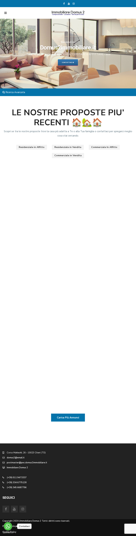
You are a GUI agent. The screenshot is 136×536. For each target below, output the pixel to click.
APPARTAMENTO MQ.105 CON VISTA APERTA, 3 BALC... (33, 174)
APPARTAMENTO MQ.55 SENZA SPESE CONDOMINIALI (29, 273)
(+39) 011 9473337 (17, 477)
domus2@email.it (16, 457)
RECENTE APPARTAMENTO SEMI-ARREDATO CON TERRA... (98, 223)
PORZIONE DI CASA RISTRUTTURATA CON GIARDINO (34, 223)
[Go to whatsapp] (8, 526)
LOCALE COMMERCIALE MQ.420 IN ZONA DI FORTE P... (31, 372)
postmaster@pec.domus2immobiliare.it (27, 462)
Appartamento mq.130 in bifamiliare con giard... (32, 322)
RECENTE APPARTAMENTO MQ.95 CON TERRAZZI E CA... (99, 322)
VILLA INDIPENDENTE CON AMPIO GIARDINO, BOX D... (99, 174)
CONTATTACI (67, 62)
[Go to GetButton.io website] (8, 533)
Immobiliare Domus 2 (17, 467)
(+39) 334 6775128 (17, 482)
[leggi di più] (20, 193)
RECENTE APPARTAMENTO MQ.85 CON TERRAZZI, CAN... (99, 273)
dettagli (57, 197)
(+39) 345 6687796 (17, 487)
